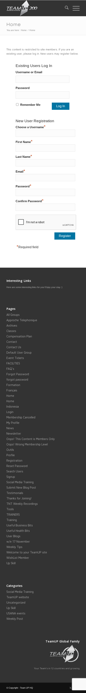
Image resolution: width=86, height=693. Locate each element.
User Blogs (13, 536)
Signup (10, 476)
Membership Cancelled (20, 417)
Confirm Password (30, 201)
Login (9, 412)
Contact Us (13, 347)
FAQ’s (10, 368)
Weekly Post (14, 618)
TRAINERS (13, 514)
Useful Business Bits (19, 525)
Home (13, 24)
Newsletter (13, 433)
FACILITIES (13, 363)
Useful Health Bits (18, 530)
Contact (11, 341)
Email (20, 171)
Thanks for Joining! (19, 498)
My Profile (12, 422)
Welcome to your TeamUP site (26, 552)
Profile (10, 455)
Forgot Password (17, 374)
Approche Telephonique (21, 320)
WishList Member (17, 557)
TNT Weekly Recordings (22, 503)
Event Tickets (15, 358)
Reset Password (17, 466)
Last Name (24, 156)
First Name (24, 141)
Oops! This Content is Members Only (30, 439)
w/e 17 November (18, 541)
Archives (11, 325)
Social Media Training (20, 482)
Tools (10, 509)
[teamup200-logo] (35, 8)
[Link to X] (71, 688)
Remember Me (30, 104)
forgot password (17, 379)
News (10, 428)
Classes (11, 331)
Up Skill (11, 563)
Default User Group (19, 352)
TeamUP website (17, 597)
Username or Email (29, 72)
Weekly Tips (14, 547)
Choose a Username (31, 127)
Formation (13, 385)
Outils (10, 449)
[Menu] (74, 8)
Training (11, 520)
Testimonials (14, 493)
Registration (14, 460)
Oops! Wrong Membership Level (27, 444)
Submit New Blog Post (21, 487)
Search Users (14, 471)
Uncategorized (15, 602)
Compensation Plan (19, 336)
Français (11, 390)
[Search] (65, 8)
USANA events (15, 613)
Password (23, 88)
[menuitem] (65, 8)
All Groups (13, 314)
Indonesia (12, 406)
